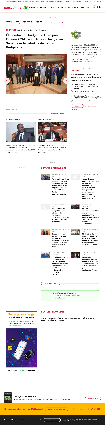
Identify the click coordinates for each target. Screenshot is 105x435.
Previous (7, 81)
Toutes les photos (57, 113)
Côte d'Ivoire (78, 7)
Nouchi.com (97, 1)
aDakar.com (61, 1)
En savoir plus (93, 398)
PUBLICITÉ (52, 17)
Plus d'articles (50, 283)
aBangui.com (79, 1)
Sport (60, 7)
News (53, 7)
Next (66, 81)
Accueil (9, 21)
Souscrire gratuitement (56, 409)
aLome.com (46, 1)
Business (44, 7)
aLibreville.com (70, 1)
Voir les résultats (90, 106)
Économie (40, 21)
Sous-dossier (28, 21)
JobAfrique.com (88, 1)
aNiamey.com (54, 1)
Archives (75, 109)
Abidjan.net (14, 1)
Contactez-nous (51, 420)
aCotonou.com (38, 1)
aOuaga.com (30, 1)
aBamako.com (22, 1)
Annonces (33, 7)
